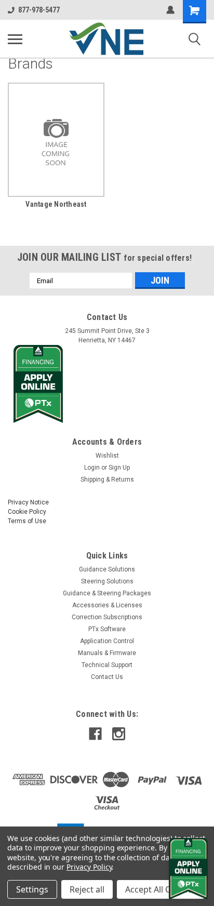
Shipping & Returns (107, 479)
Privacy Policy (89, 867)
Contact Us (107, 677)
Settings (32, 889)
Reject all (87, 889)
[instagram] (118, 733)
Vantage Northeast (55, 204)
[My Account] (170, 10)
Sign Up (119, 467)
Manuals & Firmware (107, 653)
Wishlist (107, 455)
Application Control (107, 641)
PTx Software (107, 629)
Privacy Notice (28, 502)
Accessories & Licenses (107, 605)
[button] (107, 384)
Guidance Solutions (107, 569)
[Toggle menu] (15, 39)
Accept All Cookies (160, 889)
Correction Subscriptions (107, 617)
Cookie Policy (27, 511)
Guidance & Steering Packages (107, 593)
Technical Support (107, 665)
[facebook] (95, 733)
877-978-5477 (39, 10)
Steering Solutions (107, 581)
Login (92, 467)
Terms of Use (27, 521)
